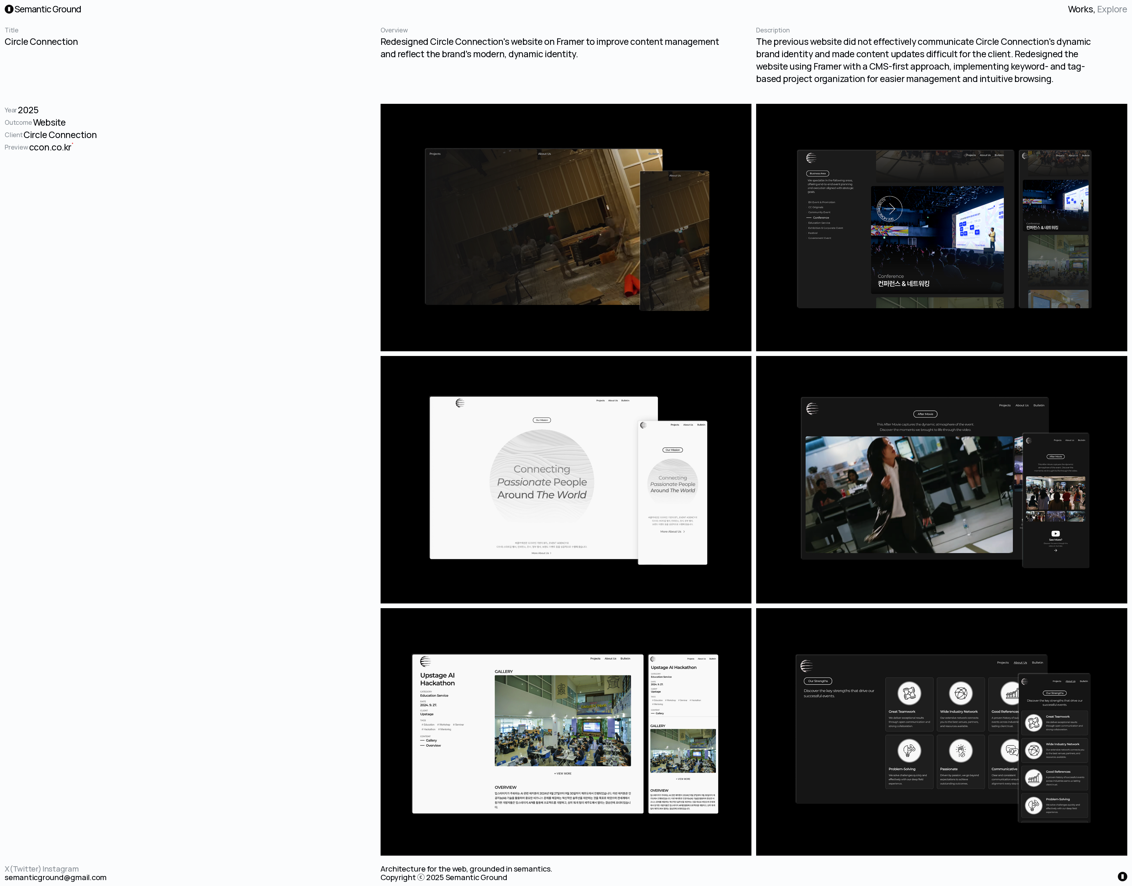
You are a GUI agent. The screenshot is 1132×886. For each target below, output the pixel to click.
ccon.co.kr (50, 147)
